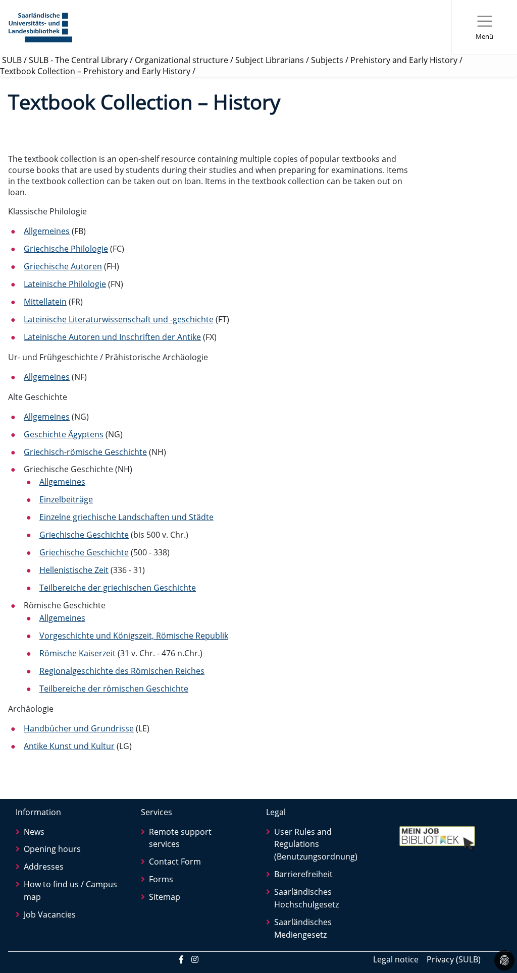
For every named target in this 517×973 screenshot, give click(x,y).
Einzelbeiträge (66, 499)
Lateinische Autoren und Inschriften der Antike (112, 336)
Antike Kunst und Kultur (69, 746)
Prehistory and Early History (403, 60)
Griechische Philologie (66, 248)
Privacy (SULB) (454, 959)
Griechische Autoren (63, 266)
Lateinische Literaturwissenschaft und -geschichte (119, 319)
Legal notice (396, 959)
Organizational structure (181, 60)
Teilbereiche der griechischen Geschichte (117, 587)
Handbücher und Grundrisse (79, 728)
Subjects (327, 60)
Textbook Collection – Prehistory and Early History (95, 71)
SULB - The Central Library (78, 60)
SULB (12, 60)
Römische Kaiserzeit (77, 653)
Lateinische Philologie (65, 284)
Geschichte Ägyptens (64, 434)
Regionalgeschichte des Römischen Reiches (121, 670)
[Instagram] (194, 959)
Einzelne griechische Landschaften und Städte (126, 517)
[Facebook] (181, 959)
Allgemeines (47, 231)
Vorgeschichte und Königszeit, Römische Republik (133, 635)
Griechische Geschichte (84, 534)
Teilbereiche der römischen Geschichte (113, 688)
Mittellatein (45, 301)
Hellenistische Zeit (74, 570)
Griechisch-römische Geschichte (85, 451)
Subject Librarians (269, 60)
